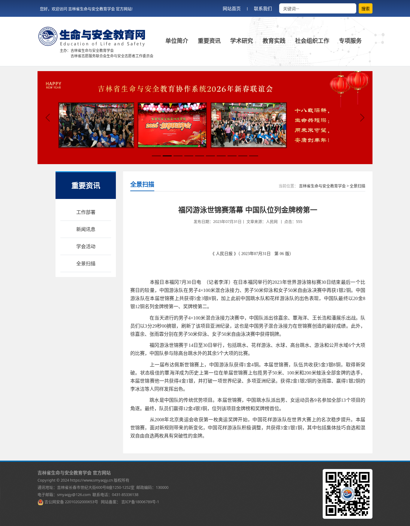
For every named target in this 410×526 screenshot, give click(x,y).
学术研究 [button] (241, 41)
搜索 (365, 8)
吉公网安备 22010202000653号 (71, 501)
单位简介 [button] (176, 41)
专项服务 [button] (350, 41)
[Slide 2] (167, 155)
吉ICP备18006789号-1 (140, 501)
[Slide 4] (188, 155)
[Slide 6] (210, 155)
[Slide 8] (232, 155)
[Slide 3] (177, 155)
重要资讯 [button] (209, 41)
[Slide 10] (253, 155)
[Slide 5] (199, 155)
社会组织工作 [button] (312, 41)
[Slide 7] (221, 155)
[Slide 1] (156, 155)
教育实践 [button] (274, 41)
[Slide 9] (242, 155)
